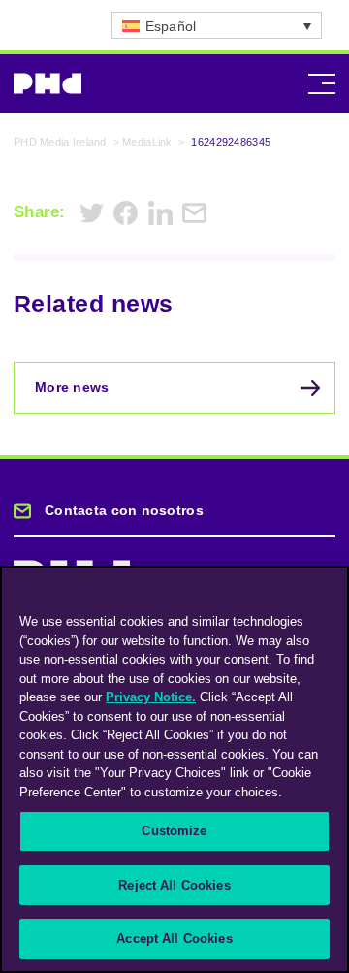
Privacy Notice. (151, 697)
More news (72, 387)
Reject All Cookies (174, 885)
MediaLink (147, 141)
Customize (174, 831)
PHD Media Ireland (60, 141)
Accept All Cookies (174, 938)
